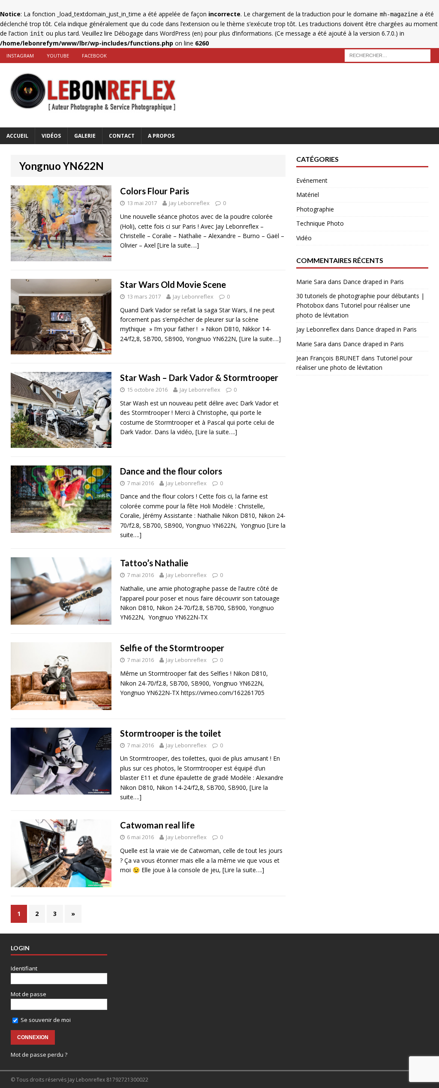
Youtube (58, 55)
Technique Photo (320, 223)
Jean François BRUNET (328, 358)
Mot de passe (28, 994)
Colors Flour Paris (154, 191)
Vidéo (304, 238)
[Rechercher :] (387, 55)
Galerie (85, 135)
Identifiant (24, 968)
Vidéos (51, 135)
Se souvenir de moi (45, 1020)
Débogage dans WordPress (152, 33)
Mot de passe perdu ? (39, 1054)
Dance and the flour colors (171, 471)
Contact (122, 135)
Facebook (94, 55)
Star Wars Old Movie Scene (173, 284)
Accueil (17, 135)
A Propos (161, 135)
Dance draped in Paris (373, 282)
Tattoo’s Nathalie (154, 563)
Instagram (20, 55)
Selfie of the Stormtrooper (172, 648)
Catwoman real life (157, 825)
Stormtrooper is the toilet (170, 733)
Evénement (312, 180)
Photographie (315, 209)
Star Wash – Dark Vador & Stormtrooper (199, 377)
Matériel (307, 194)
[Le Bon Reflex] (219, 95)
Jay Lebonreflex (189, 203)
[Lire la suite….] (178, 245)
